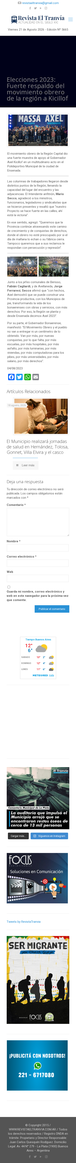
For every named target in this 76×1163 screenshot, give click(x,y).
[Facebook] (30, 8)
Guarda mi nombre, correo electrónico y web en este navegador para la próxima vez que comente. (38, 596)
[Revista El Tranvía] (38, 19)
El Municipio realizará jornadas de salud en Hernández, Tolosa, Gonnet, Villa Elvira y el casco (38, 446)
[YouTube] (41, 8)
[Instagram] (46, 8)
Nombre (13, 541)
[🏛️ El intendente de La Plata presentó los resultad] (38, 798)
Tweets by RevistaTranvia (24, 922)
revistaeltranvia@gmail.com (40, 3)
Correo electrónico (21, 556)
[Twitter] (35, 8)
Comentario (16, 505)
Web (10, 572)
